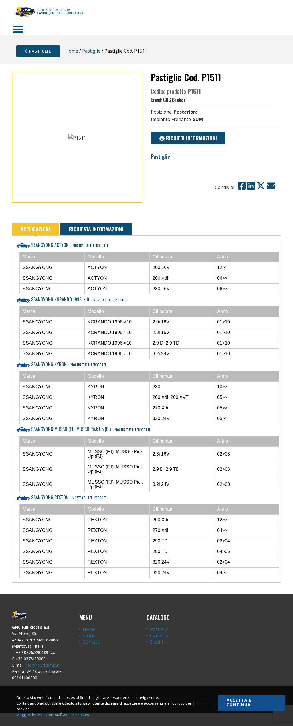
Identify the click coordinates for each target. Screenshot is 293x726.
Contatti (91, 642)
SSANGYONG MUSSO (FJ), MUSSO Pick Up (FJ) (90, 429)
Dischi (156, 642)
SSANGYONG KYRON (68, 364)
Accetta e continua (239, 702)
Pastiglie (39, 51)
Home (71, 51)
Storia (89, 635)
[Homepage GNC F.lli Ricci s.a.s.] (49, 11)
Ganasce (159, 635)
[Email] (271, 186)
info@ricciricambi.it (42, 665)
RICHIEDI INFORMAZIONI (191, 138)
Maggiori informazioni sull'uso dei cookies (52, 714)
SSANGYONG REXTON (69, 497)
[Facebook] (242, 186)
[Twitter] (260, 186)
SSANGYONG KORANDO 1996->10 (79, 299)
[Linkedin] (251, 186)
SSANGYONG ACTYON (69, 245)
